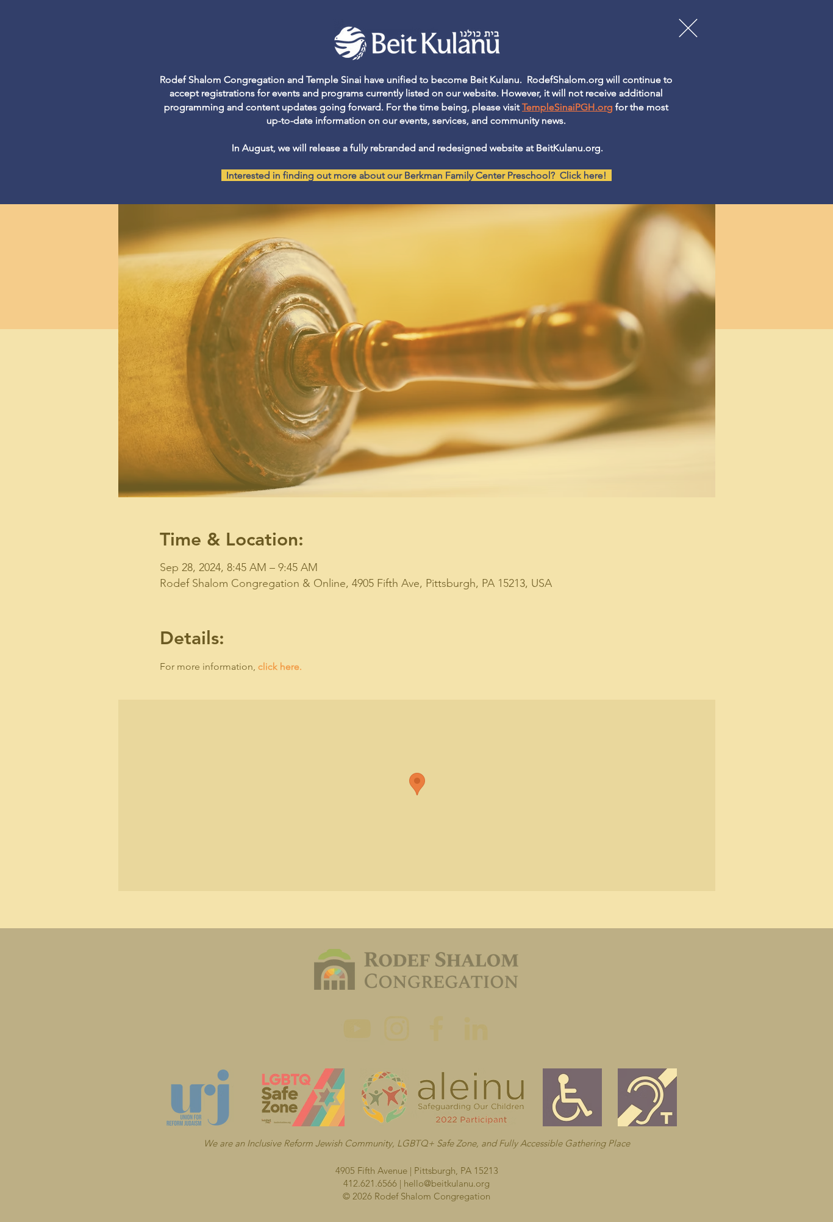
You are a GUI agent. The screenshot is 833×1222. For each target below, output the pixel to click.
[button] (688, 28)
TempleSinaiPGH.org (567, 107)
